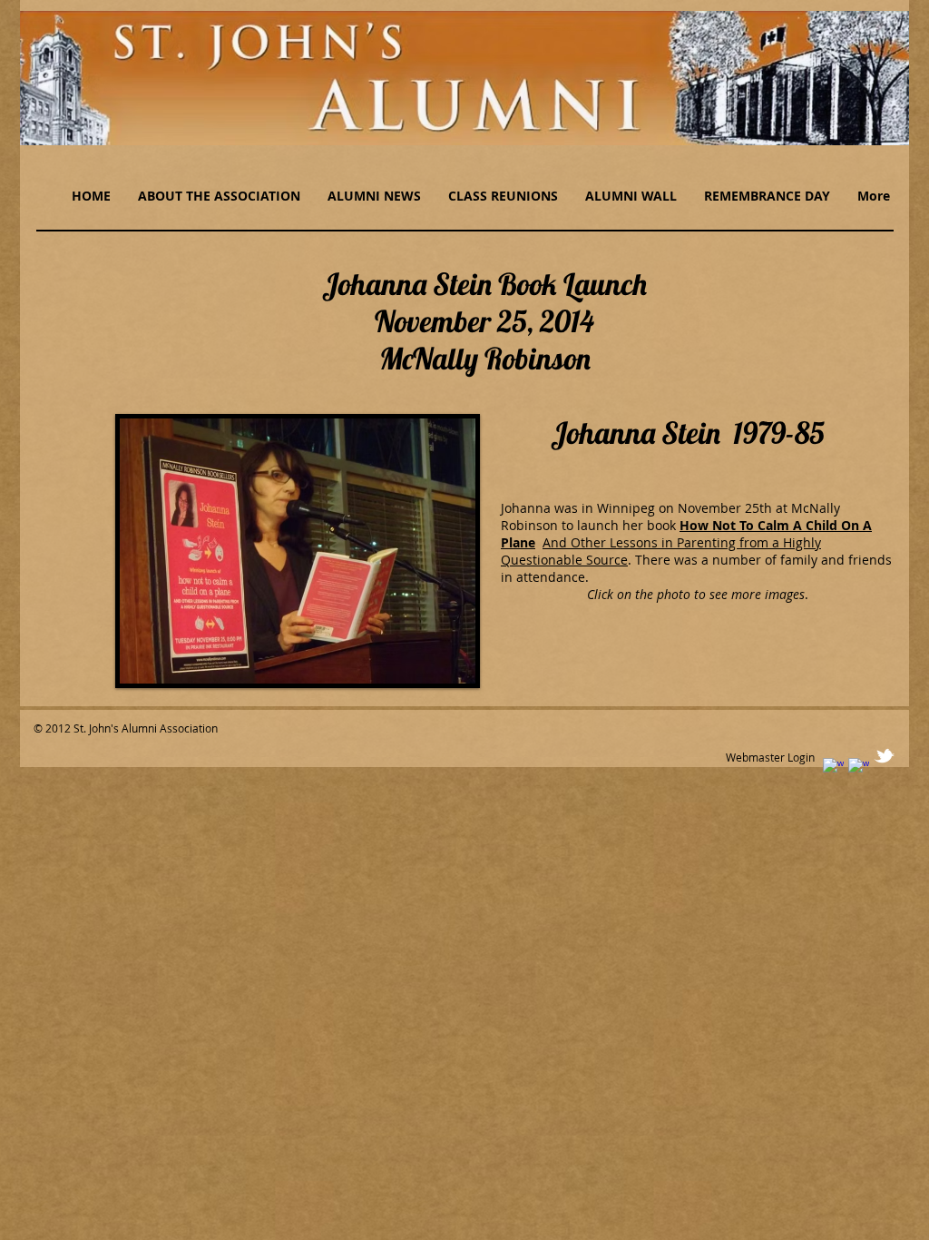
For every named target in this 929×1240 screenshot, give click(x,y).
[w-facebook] (833, 768)
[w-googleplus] (858, 768)
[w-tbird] (884, 755)
